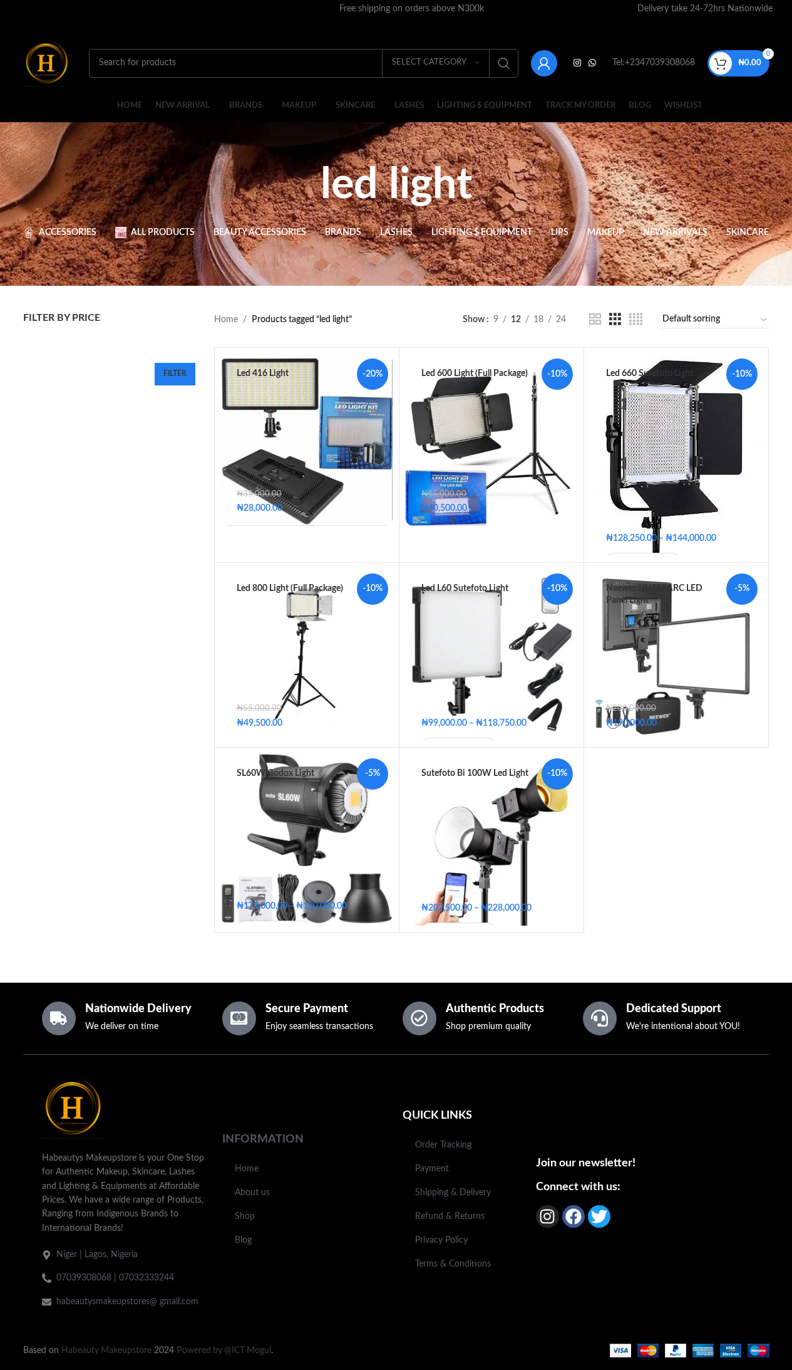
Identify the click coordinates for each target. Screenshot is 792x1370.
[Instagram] (547, 1216)
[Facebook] (573, 1216)
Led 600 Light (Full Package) (474, 373)
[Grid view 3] (615, 319)
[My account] (544, 63)
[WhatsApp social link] (592, 63)
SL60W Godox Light (275, 773)
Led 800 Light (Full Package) (290, 588)
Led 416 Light (263, 373)
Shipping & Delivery (453, 1192)
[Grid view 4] (635, 319)
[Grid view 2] (595, 319)
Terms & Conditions (453, 1264)
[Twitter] (599, 1216)
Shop (245, 1216)
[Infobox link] (412, 9)
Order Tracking (443, 1145)
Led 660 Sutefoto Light (650, 373)
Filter (175, 373)
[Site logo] (46, 62)
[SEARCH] (504, 63)
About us (252, 1192)
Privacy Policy (441, 1240)
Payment (432, 1168)
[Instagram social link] (577, 63)
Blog (243, 1240)
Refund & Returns (450, 1216)
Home (226, 319)
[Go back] (305, 185)
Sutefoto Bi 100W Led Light (474, 773)
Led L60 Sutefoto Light (464, 588)
